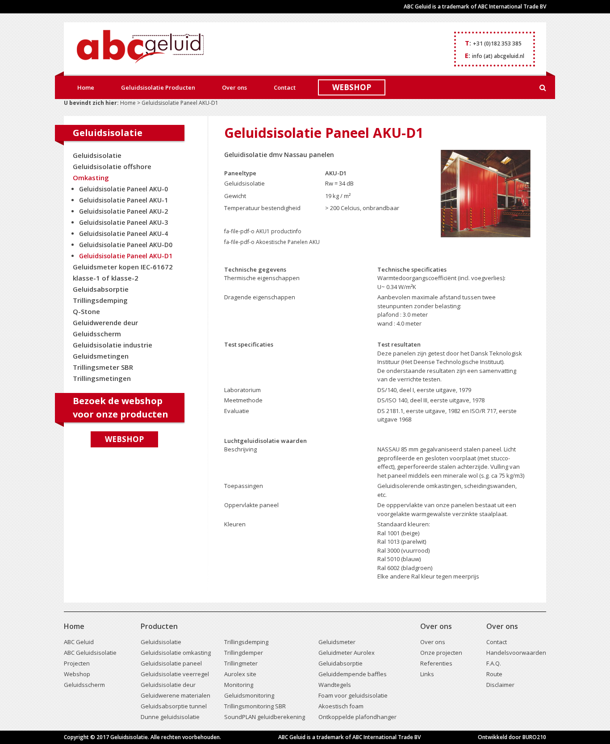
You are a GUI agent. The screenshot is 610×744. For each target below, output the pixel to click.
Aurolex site (240, 674)
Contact (285, 87)
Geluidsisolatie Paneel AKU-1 (123, 200)
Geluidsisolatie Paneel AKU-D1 (125, 256)
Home (85, 87)
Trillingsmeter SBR (103, 367)
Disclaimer (500, 685)
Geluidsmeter (336, 642)
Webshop (124, 439)
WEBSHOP (351, 87)
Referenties (436, 663)
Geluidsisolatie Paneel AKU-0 (123, 189)
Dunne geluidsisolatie (170, 717)
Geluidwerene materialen (175, 695)
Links (427, 674)
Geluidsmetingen (101, 355)
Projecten (77, 663)
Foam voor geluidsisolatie (353, 695)
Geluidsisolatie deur (168, 685)
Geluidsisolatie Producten (158, 87)
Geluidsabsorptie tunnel (174, 706)
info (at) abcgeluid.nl (498, 56)
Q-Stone (86, 311)
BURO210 (534, 737)
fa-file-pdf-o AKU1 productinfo (262, 231)
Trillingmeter (241, 663)
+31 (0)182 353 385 (497, 43)
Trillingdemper (243, 653)
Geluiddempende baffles (352, 674)
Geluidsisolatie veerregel (175, 674)
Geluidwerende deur (105, 322)
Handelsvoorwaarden (516, 653)
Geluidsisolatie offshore (112, 166)
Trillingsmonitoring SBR (255, 706)
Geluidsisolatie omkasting (176, 653)
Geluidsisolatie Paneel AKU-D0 (125, 244)
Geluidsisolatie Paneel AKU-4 (123, 233)
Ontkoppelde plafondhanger (357, 717)
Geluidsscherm (97, 333)
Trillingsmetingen (102, 378)
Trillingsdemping (100, 300)
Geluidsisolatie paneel (171, 663)
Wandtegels (334, 685)
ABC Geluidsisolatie (90, 653)
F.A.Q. (493, 663)
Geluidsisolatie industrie (112, 344)
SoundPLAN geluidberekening (264, 717)
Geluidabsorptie (340, 663)
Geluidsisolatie (97, 155)
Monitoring (238, 685)
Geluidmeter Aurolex (346, 653)
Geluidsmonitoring (249, 695)
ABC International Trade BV (512, 6)
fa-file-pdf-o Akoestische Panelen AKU (272, 242)
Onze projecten (441, 653)
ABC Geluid (79, 642)
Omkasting (91, 177)
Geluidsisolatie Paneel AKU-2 (123, 211)
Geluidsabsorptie (101, 289)
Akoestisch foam (340, 706)
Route (494, 674)
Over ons (234, 87)
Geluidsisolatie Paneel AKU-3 (123, 222)
